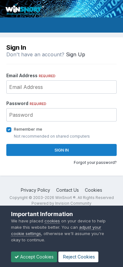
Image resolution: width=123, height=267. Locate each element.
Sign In (62, 149)
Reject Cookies (78, 256)
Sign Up (75, 54)
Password (26, 103)
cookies (52, 220)
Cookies (93, 190)
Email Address (31, 75)
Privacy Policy (35, 190)
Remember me (28, 129)
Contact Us (67, 190)
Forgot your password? (95, 162)
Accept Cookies (36, 256)
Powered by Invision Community (61, 203)
